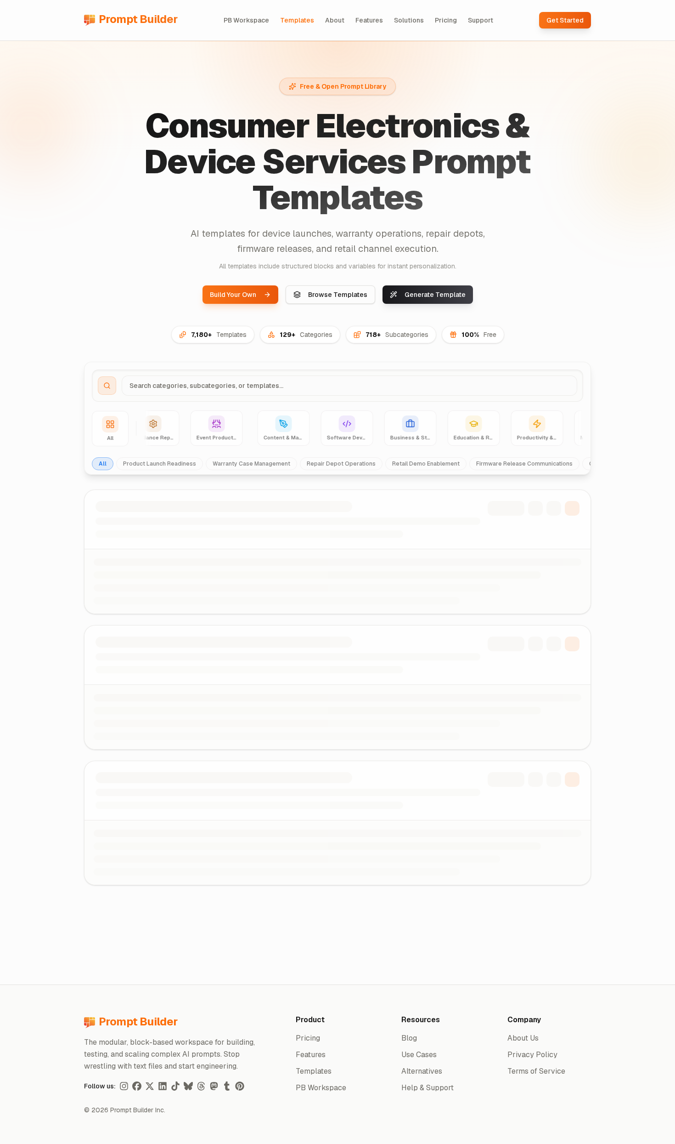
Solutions (409, 20)
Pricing (446, 20)
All (103, 463)
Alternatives (421, 1071)
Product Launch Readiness (159, 463)
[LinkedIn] (162, 1086)
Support (480, 20)
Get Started (565, 20)
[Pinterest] (239, 1086)
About (334, 20)
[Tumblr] (226, 1086)
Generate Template (435, 294)
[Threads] (201, 1086)
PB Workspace (246, 20)
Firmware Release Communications (524, 463)
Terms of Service (536, 1071)
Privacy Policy (532, 1054)
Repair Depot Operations (341, 463)
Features (369, 20)
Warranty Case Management (251, 463)
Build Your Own (233, 294)
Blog (409, 1038)
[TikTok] (175, 1086)
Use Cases (419, 1054)
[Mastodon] (214, 1086)
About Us (523, 1038)
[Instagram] (124, 1086)
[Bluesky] (188, 1086)
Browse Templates (337, 294)
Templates (297, 20)
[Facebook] (136, 1086)
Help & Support (427, 1088)
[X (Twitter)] (149, 1086)
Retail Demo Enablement (426, 463)
